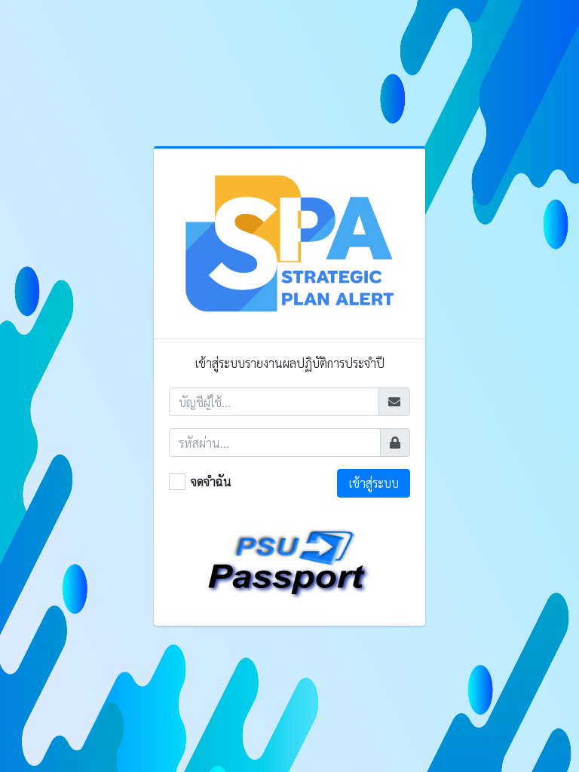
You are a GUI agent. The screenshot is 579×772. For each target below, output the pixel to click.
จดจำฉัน (211, 481)
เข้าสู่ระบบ (374, 483)
